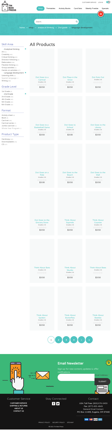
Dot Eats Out (98, 77)
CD (4, 144)
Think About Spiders (42, 316)
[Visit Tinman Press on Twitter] (58, 403)
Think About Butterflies (70, 316)
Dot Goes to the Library (98, 126)
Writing (6, 81)
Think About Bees (98, 267)
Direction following (10, 60)
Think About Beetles (98, 316)
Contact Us (18, 411)
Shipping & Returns (18, 406)
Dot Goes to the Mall (98, 173)
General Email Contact (93, 409)
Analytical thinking (46, 27)
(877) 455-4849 (95, 406)
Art (4, 52)
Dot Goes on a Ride (42, 173)
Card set (7, 120)
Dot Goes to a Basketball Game (42, 126)
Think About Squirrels (70, 221)
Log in (100, 2)
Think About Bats (42, 267)
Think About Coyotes (98, 221)
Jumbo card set (9, 126)
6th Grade (7, 104)
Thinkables (50, 8)
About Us (18, 408)
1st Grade (7, 91)
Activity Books (64, 8)
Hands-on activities (11, 70)
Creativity (7, 54)
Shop (40, 8)
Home (22, 27)
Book (5, 118)
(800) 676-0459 (100, 403)
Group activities (9, 67)
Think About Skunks (70, 268)
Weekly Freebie (92, 8)
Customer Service (89, 2)
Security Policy (58, 422)
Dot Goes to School (70, 126)
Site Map (70, 422)
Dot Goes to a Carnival (42, 78)
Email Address (101, 375)
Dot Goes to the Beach (70, 173)
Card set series (9, 123)
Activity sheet (8, 115)
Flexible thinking (10, 65)
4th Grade (7, 99)
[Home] (9, 6)
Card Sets (78, 8)
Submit (102, 381)
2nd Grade (62, 27)
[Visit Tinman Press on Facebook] (53, 403)
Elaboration (8, 62)
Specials (105, 8)
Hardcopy (7, 139)
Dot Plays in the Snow (70, 78)
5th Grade (7, 102)
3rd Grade (7, 97)
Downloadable (9, 142)
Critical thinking (9, 57)
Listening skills (9, 75)
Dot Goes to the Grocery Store (42, 221)
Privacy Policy (44, 422)
